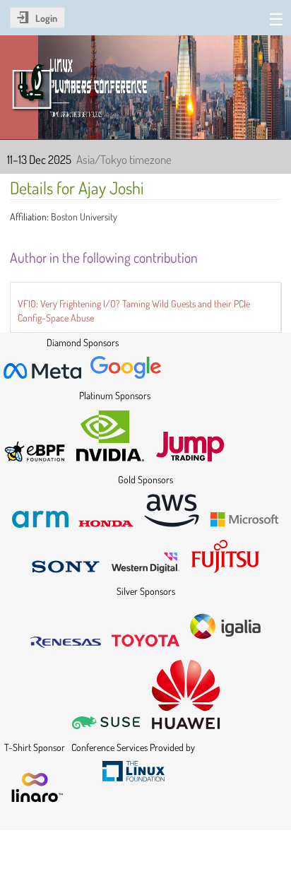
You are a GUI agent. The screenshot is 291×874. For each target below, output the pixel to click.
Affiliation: (29, 217)
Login (46, 18)
